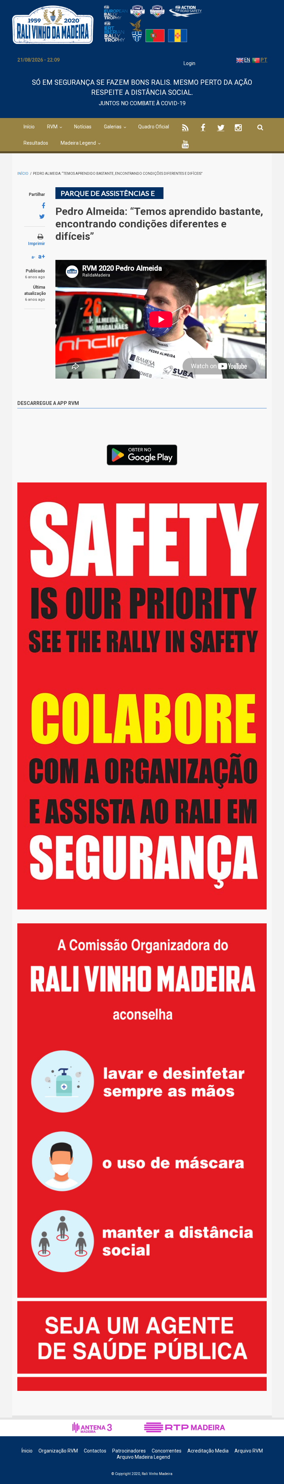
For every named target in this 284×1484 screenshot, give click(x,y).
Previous (246, 489)
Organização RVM (58, 1450)
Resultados (36, 143)
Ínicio (27, 1450)
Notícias (82, 126)
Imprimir (36, 243)
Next (261, 491)
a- (33, 257)
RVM (52, 126)
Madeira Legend (78, 143)
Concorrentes (166, 1450)
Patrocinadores (129, 1450)
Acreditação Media (208, 1450)
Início (29, 126)
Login (189, 63)
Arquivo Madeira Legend (143, 1457)
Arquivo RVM (248, 1450)
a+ (41, 256)
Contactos (95, 1450)
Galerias (113, 126)
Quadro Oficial (153, 126)
